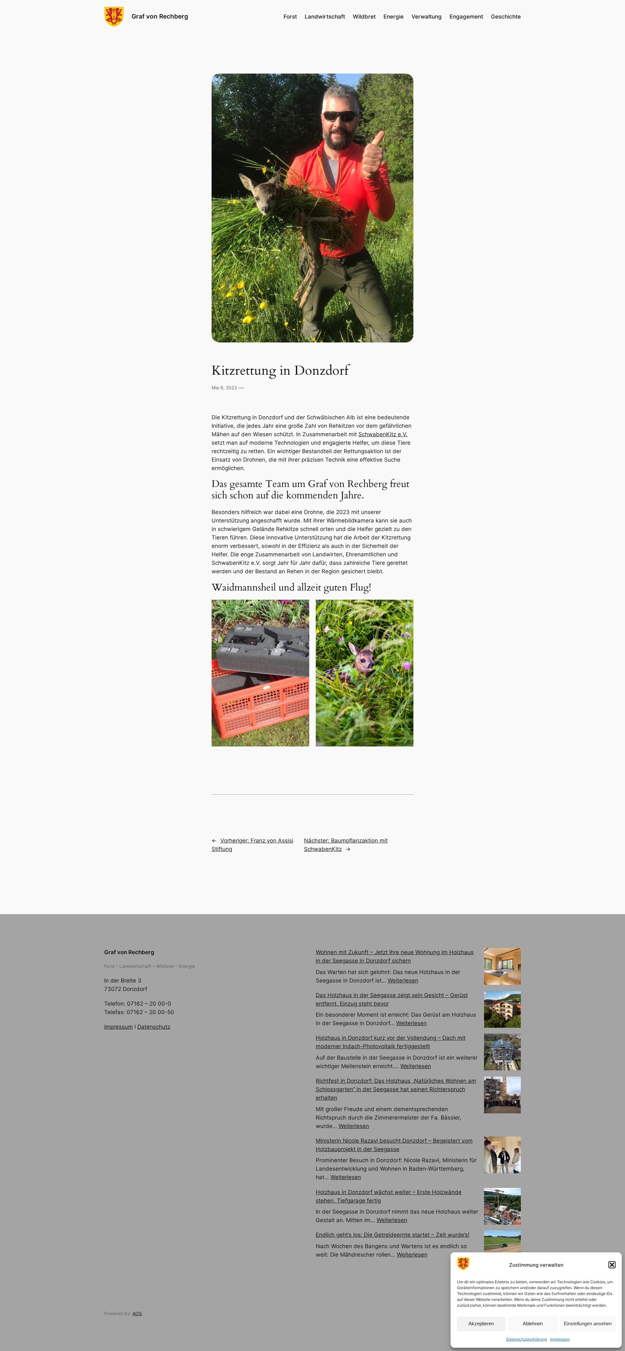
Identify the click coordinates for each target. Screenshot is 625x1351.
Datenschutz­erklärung (526, 1339)
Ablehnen (533, 1323)
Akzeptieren (481, 1323)
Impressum (560, 1339)
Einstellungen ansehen (588, 1323)
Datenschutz (153, 1027)
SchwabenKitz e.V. (383, 434)
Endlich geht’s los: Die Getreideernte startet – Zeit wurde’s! (392, 1235)
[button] (612, 1264)
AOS (137, 1313)
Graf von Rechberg (160, 16)
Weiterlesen (403, 980)
